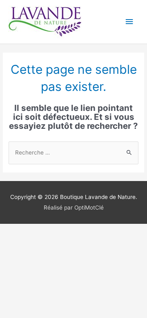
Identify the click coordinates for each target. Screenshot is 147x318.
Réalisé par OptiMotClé (74, 207)
